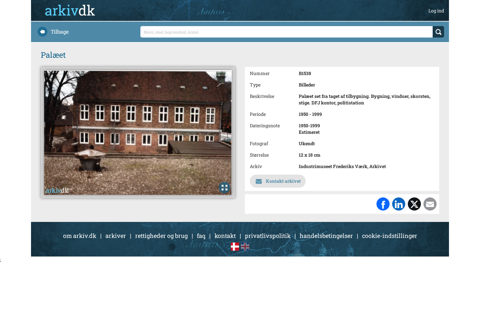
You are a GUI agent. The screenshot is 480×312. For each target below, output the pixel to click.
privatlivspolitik (268, 236)
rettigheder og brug (161, 236)
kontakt (225, 236)
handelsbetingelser (326, 236)
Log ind (436, 11)
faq (201, 236)
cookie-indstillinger (389, 236)
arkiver (115, 236)
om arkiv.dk (79, 236)
